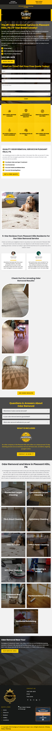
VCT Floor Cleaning (13, 570)
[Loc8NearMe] (43, 717)
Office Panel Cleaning (39, 545)
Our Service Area (10, 651)
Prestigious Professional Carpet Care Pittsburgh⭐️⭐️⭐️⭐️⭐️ (43, 714)
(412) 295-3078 (8, 57)
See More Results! (26, 393)
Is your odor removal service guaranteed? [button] (16, 416)
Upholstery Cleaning (38, 519)
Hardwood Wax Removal (13, 595)
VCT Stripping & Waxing (38, 570)
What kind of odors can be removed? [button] (15, 411)
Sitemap (8, 729)
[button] (2, 15)
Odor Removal (13, 545)
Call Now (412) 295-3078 (13, 2)
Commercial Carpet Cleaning (38, 493)
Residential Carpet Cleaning (13, 493)
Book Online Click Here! (39, 2)
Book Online (8, 61)
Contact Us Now (25, 454)
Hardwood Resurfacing (38, 596)
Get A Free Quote (11, 174)
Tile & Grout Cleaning (13, 519)
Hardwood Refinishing (26, 621)
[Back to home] (26, 14)
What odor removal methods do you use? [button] (16, 422)
